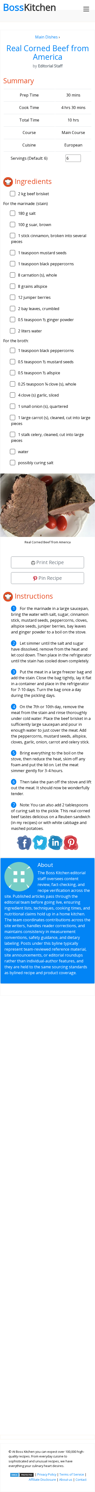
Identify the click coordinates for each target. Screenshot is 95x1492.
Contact (81, 1479)
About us (65, 1479)
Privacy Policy (46, 1474)
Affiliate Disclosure (42, 1479)
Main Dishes (46, 37)
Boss (29, 7)
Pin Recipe (49, 578)
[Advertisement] (47, 1211)
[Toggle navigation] (86, 9)
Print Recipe (49, 562)
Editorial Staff (72, 865)
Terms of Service (71, 1474)
